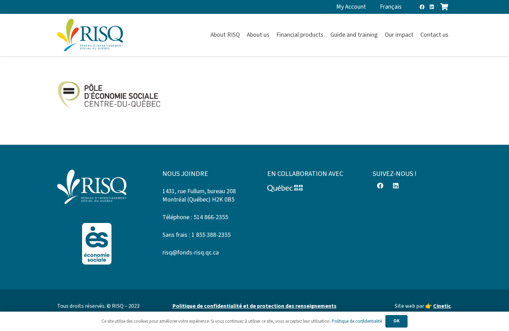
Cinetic (442, 306)
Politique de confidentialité (357, 321)
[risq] (90, 35)
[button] (452, 35)
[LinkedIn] (432, 7)
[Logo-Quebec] (307, 188)
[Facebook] (422, 7)
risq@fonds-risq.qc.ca (190, 252)
